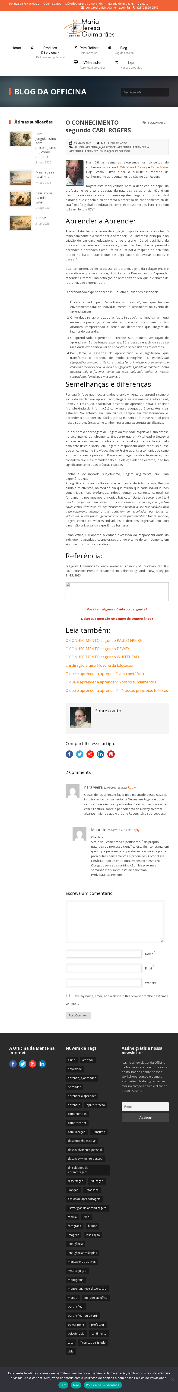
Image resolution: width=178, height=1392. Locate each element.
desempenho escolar (82, 1141)
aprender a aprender (82, 1096)
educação (106, 151)
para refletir (76, 1307)
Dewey (142, 167)
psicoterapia (76, 1333)
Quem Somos (52, 4)
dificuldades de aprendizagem (78, 1170)
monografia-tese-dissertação (87, 1289)
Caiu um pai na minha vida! (44, 197)
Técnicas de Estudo (93, 1343)
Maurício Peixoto (114, 143)
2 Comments (156, 122)
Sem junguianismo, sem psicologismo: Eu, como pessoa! (46, 145)
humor (92, 1226)
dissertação (75, 1181)
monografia (75, 1280)
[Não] (172, 1379)
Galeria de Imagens (121, 4)
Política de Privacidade (24, 4)
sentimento (99, 1333)
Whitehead (128, 167)
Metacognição (77, 1271)
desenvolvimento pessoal (85, 1150)
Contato (143, 4)
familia (72, 1217)
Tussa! (40, 217)
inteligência (75, 1244)
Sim (63, 1385)
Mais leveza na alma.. (44, 174)
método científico (96, 1298)
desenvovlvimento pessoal (85, 1159)
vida (70, 1351)
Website (151, 983)
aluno (79, 147)
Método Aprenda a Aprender (84, 4)
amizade (88, 1060)
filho (86, 1217)
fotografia (74, 1226)
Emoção (73, 1190)
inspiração (93, 1235)
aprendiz (91, 151)
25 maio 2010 (82, 143)
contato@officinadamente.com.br (108, 8)
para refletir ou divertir (83, 1316)
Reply (132, 787)
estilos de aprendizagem (84, 1199)
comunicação (77, 1132)
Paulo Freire (159, 167)
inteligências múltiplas (82, 1253)
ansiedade (75, 1069)
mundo (72, 1298)
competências (77, 1114)
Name (149, 954)
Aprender (124, 147)
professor (123, 151)
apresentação (96, 1105)
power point (76, 1325)
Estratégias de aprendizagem (87, 1208)
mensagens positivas (81, 1262)
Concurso (98, 1132)
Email (149, 968)
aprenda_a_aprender (100, 147)
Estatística (92, 1190)
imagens (73, 1235)
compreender (77, 1123)
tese (70, 1343)
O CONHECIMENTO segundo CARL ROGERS (98, 126)
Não (76, 1385)
